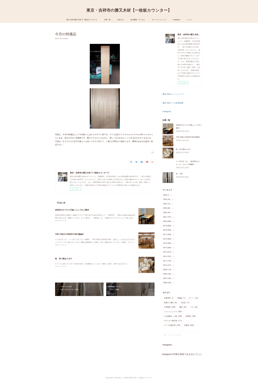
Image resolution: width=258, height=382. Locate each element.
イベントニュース (173, 311)
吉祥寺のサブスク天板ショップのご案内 (72, 209)
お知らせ (120, 19)
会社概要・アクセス (137, 19)
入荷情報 (169, 307)
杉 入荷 (179, 173)
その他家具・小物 (173, 316)
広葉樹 (189, 325)
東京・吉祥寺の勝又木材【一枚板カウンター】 (129, 10)
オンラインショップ (159, 19)
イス (194, 307)
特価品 (181, 298)
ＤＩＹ (193, 298)
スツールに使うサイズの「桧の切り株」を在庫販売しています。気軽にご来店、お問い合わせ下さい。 (92, 263)
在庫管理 (169, 298)
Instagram (176, 19)
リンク (189, 19)
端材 (183, 307)
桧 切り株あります (63, 258)
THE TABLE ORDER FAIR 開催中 (69, 234)
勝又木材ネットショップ (173, 94)
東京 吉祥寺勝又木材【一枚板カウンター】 (81, 19)
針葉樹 (191, 316)
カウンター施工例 (173, 320)
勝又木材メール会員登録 (173, 102)
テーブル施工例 (172, 325)
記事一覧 (107, 19)
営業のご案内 (170, 302)
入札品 (185, 302)
